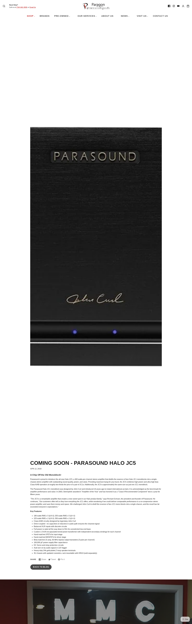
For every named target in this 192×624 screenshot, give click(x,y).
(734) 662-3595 (21, 7)
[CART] (188, 6)
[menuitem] (29, 16)
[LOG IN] (183, 6)
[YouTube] (178, 6)
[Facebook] (169, 6)
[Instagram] (174, 6)
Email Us (33, 7)
